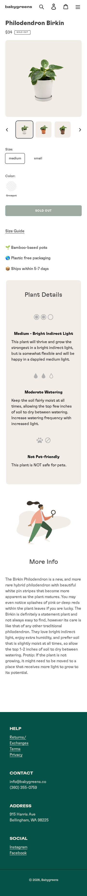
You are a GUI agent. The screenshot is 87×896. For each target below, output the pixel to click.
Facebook (18, 853)
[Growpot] (11, 186)
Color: (10, 176)
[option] (24, 129)
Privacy (16, 755)
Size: (9, 149)
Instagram (18, 847)
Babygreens (49, 880)
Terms (15, 749)
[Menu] (78, 7)
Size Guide (14, 231)
